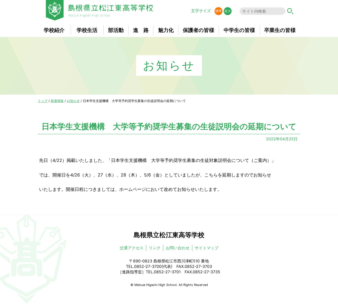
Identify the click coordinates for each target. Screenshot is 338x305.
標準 (218, 11)
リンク (155, 247)
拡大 (227, 11)
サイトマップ (206, 247)
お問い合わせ (178, 247)
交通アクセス (132, 247)
